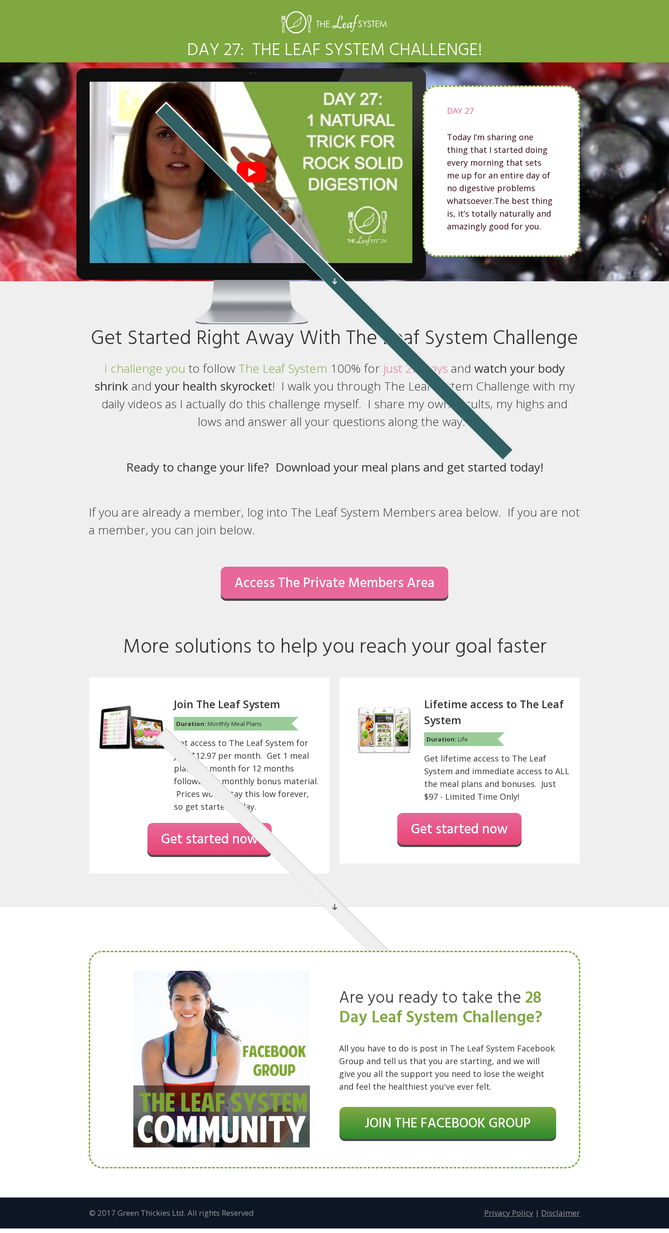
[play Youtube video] (251, 172)
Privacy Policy (508, 1213)
